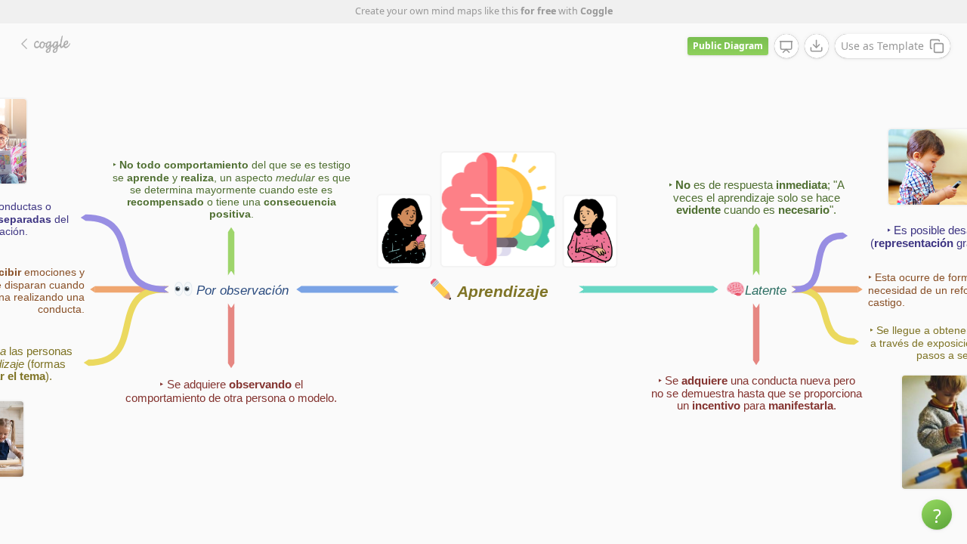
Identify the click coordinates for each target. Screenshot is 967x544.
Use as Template (882, 46)
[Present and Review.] (786, 47)
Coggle (596, 11)
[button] (937, 514)
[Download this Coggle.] (817, 46)
